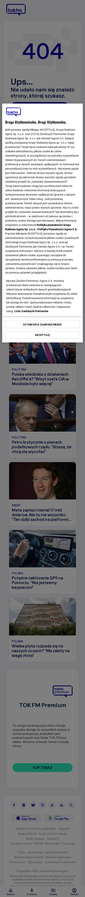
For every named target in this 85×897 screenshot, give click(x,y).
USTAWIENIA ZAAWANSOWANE (42, 324)
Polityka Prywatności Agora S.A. (58, 229)
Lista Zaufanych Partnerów (31, 311)
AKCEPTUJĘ (42, 335)
